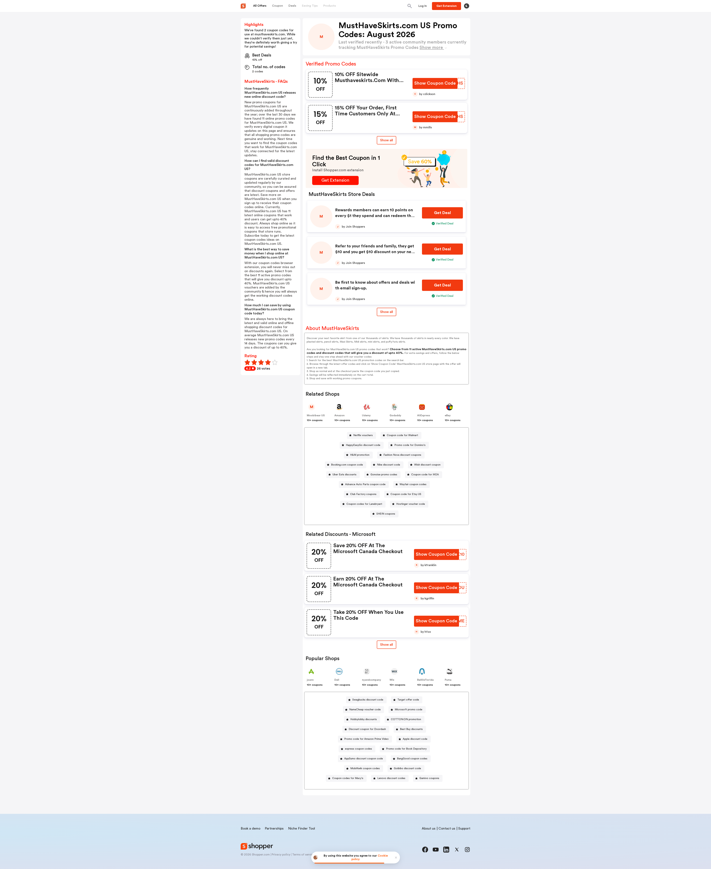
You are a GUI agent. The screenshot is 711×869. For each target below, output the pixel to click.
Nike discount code (388, 464)
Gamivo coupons (429, 778)
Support (464, 828)
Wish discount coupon (427, 464)
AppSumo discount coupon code (363, 758)
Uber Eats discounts (344, 474)
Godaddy (395, 415)
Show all (386, 140)
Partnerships (274, 828)
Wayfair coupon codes (413, 484)
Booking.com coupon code (347, 464)
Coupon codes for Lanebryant (364, 504)
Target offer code (408, 699)
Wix (392, 680)
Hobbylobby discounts (363, 719)
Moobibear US (316, 415)
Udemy (366, 415)
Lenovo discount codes (391, 778)
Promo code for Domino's (409, 445)
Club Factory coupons (363, 494)
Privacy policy (281, 854)
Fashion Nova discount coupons (402, 455)
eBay (448, 415)
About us (428, 828)
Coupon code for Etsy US (405, 494)
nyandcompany (371, 680)
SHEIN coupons (385, 514)
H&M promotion (359, 455)
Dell (336, 680)
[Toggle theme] (466, 6)
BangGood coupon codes (412, 758)
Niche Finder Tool (301, 828)
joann (310, 680)
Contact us (446, 828)
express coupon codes (358, 749)
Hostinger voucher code (410, 504)
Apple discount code (415, 739)
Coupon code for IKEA (425, 474)
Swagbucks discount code (367, 699)
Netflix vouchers (363, 435)
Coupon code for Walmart (402, 435)
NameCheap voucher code (365, 709)
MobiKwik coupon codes (365, 768)
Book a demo (250, 828)
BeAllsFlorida (425, 680)
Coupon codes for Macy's (347, 778)
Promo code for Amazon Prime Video (366, 739)
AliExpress (423, 415)
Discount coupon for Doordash (367, 729)
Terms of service (303, 854)
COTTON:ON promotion (406, 719)
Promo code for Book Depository (406, 749)
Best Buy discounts (411, 729)
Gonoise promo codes (383, 474)
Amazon (339, 415)
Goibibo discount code (407, 768)
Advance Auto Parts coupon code (365, 484)
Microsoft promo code (408, 709)
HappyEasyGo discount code (363, 445)
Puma (448, 680)
